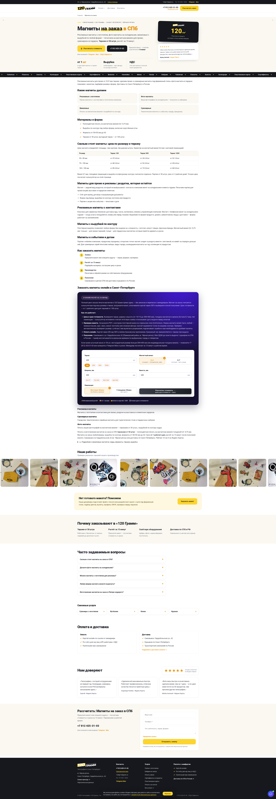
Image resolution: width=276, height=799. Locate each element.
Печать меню (149, 775)
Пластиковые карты (53, 74)
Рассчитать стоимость (93, 48)
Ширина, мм (89, 370)
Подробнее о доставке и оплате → (154, 650)
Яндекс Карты (174, 57)
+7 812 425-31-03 (170, 7)
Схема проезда (113, 2)
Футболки (122, 611)
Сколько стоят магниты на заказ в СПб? (96, 559)
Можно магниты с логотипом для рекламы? (98, 576)
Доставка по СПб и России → (184, 779)
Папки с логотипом (151, 768)
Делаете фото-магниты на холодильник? (96, 568)
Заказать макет (187, 501)
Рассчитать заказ (189, 8)
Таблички (158, 74)
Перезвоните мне (173, 9)
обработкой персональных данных (176, 746)
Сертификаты (74, 74)
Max (197, 2)
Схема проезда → (83, 779)
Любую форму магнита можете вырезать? (97, 584)
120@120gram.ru (168, 2)
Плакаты (173, 74)
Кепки (153, 611)
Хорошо (168, 793)
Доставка (111, 8)
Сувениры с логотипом (92, 611)
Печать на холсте (151, 785)
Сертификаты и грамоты (153, 778)
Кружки (184, 611)
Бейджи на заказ (151, 771)
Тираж (87, 355)
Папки (131, 74)
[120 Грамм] (86, 8)
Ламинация (89, 385)
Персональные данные (85, 782)
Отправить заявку (169, 742)
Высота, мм (143, 370)
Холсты (18, 74)
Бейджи (143, 74)
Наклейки (104, 74)
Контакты (121, 8)
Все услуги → (149, 788)
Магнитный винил (146, 355)
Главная (80, 15)
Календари (33, 74)
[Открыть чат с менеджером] (271, 794)
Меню (118, 74)
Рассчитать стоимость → (165, 391)
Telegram (192, 2)
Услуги (100, 8)
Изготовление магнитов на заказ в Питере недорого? (102, 592)
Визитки (90, 74)
